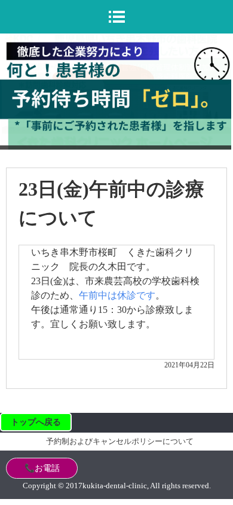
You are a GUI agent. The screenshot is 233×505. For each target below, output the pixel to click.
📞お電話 (42, 468)
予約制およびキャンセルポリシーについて (120, 441)
